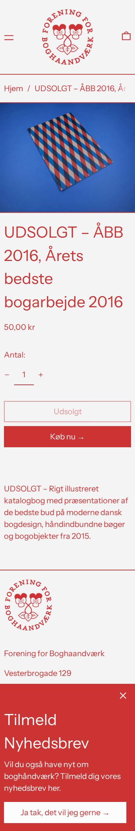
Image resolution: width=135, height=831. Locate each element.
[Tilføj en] (41, 375)
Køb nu (63, 437)
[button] (126, 37)
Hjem (13, 88)
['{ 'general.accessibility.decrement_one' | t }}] (7, 375)
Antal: (15, 355)
